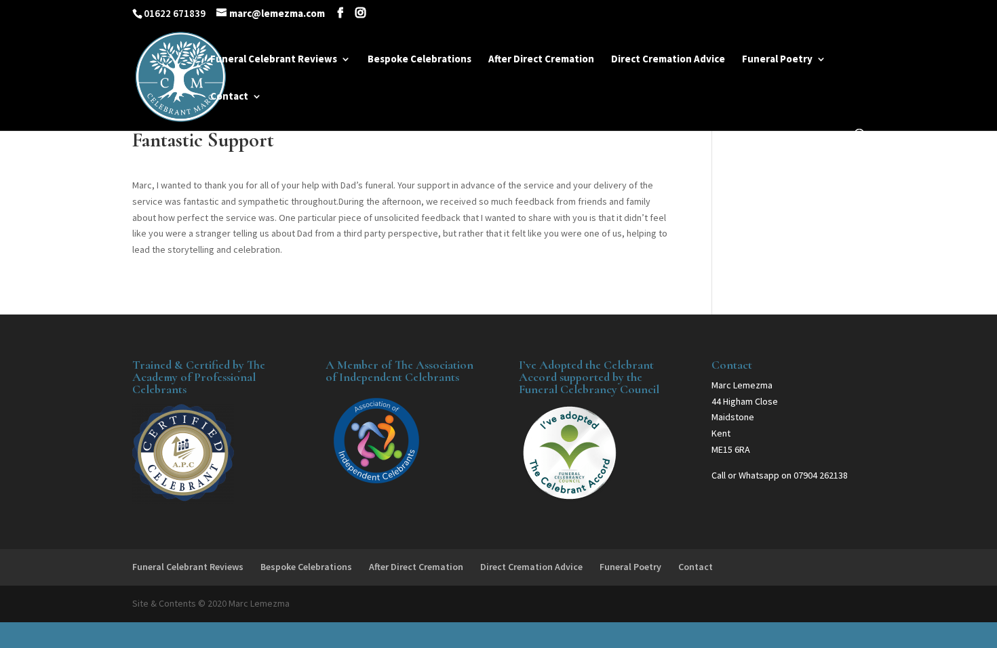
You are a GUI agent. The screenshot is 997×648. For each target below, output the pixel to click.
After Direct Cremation (541, 59)
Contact (229, 97)
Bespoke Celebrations (419, 59)
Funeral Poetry (777, 59)
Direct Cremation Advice (668, 59)
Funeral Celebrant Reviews (273, 59)
